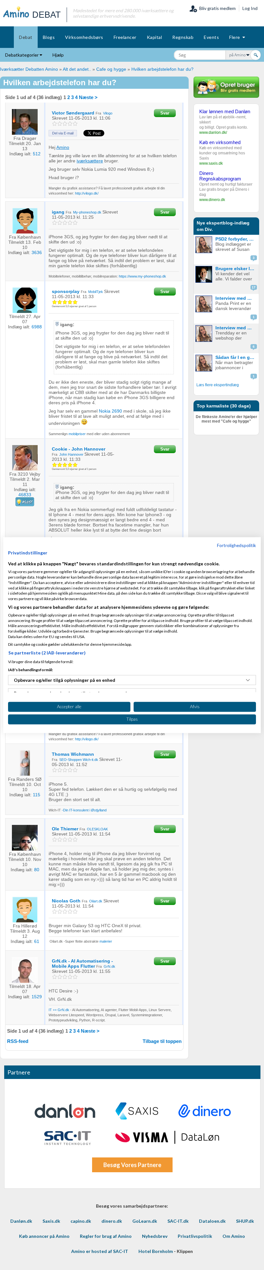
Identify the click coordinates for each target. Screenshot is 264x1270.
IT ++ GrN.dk (59, 1010)
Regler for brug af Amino (106, 1236)
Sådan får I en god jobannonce (236, 357)
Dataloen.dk (212, 1221)
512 (37, 153)
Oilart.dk (95, 901)
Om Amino (233, 1236)
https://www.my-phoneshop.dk (142, 276)
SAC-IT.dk (178, 1221)
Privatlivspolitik (195, 1236)
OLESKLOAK (97, 829)
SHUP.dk (245, 1221)
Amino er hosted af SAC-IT (99, 1251)
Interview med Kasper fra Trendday (236, 327)
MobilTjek (95, 292)
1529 (37, 996)
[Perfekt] (75, 123)
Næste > (88, 97)
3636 (37, 252)
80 (36, 869)
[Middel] (65, 123)
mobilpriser (77, 434)
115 (36, 794)
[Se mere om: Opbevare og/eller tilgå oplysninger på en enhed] (247, 680)
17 (254, 287)
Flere (235, 37)
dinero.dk (111, 1221)
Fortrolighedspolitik (236, 545)
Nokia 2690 (110, 411)
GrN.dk (109, 966)
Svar (164, 113)
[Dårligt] (54, 123)
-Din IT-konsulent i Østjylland (84, 810)
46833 (24, 494)
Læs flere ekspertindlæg (217, 385)
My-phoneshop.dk (87, 212)
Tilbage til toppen (162, 1041)
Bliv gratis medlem (216, 8)
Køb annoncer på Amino (44, 1236)
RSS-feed (17, 1041)
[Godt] (70, 123)
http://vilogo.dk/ (87, 193)
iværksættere (90, 160)
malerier (105, 941)
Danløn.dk (21, 1221)
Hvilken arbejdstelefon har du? (162, 69)
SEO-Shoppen (70, 760)
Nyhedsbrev (154, 1236)
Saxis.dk (51, 1221)
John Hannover (71, 454)
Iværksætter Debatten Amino (29, 69)
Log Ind (250, 8)
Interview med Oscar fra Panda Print (236, 298)
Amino (62, 147)
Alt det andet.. (77, 69)
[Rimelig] (60, 123)
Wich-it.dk (90, 760)
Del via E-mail (62, 133)
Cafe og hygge (111, 69)
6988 (37, 326)
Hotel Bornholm (155, 1251)
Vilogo (107, 113)
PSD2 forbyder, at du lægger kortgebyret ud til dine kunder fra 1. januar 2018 (236, 239)
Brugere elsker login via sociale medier (236, 268)
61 (36, 941)
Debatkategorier (22, 55)
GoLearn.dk (144, 1221)
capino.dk (81, 1221)
